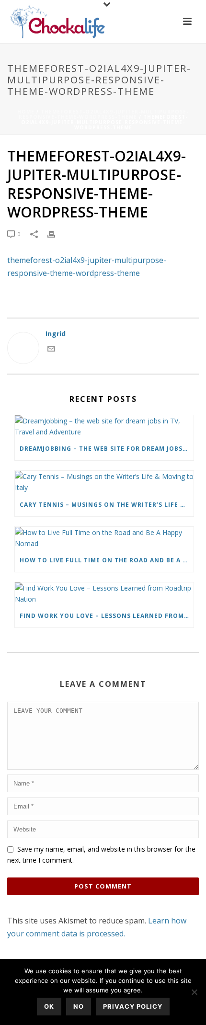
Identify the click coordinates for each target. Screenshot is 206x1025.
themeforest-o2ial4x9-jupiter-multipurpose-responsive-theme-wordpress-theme (104, 114)
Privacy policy (132, 1006)
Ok (49, 1006)
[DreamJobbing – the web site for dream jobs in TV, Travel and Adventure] (104, 426)
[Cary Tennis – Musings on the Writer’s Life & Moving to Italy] (104, 482)
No (78, 1006)
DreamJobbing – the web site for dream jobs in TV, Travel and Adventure (107, 448)
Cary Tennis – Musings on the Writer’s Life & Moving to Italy (107, 505)
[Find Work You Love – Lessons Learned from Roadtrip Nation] (104, 593)
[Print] (56, 233)
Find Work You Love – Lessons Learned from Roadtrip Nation (107, 616)
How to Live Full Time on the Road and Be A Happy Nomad (107, 560)
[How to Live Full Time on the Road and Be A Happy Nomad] (104, 538)
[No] (194, 992)
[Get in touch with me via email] (51, 349)
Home (25, 111)
